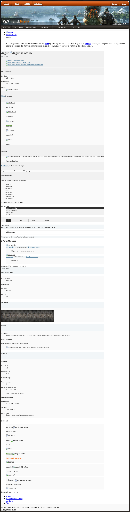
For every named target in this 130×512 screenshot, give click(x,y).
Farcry (27, 4)
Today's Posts (6, 27)
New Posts (38, 4)
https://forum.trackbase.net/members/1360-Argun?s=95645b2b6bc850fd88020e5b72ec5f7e (38, 335)
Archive (9, 501)
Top (7, 503)
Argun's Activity (11, 208)
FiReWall (9, 188)
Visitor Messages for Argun (15, 393)
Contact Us (10, 496)
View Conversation (33, 247)
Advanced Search (31, 27)
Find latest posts (24, 63)
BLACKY (8, 184)
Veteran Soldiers (12, 161)
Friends (8, 214)
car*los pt (9, 107)
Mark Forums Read (64, 32)
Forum (6, 4)
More (3, 96)
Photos (47, 220)
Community (45, 27)
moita (8, 144)
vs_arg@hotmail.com (42, 347)
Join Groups (5, 166)
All (8, 220)
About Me (9, 212)
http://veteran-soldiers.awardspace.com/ (20, 415)
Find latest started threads (34, 65)
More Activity (5, 237)
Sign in (124, 4)
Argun (20, 220)
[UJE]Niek (9, 198)
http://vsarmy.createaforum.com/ (22, 251)
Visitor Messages (11, 210)
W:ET (17, 4)
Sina (7, 190)
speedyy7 (9, 135)
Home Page (20, 61)
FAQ (14, 27)
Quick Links (76, 27)
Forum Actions (62, 27)
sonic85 (9, 192)
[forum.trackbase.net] (14, 499)
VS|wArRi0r (10, 116)
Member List (47, 32)
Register (114, 4)
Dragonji (9, 186)
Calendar (20, 27)
